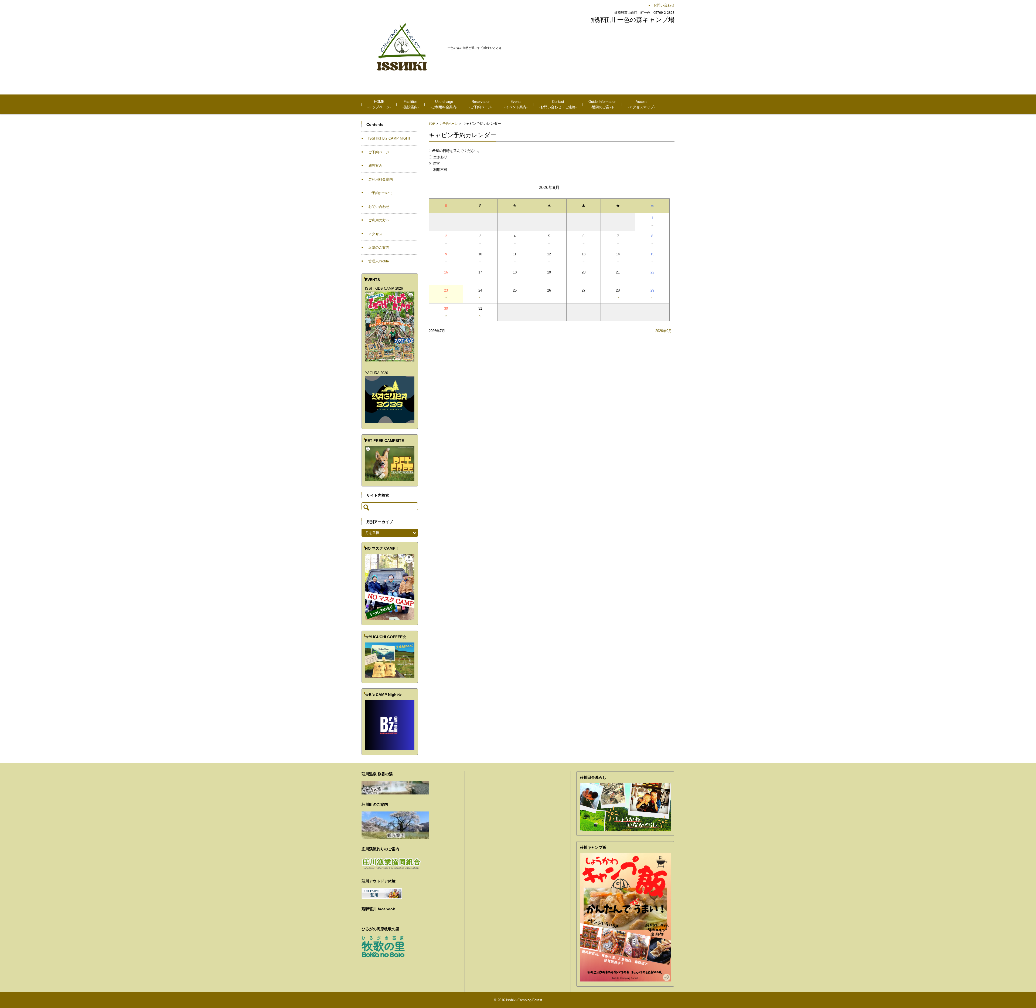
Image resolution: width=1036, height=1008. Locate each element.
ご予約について (380, 193)
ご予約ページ (449, 123)
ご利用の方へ (378, 220)
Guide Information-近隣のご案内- (602, 104)
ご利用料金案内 (380, 179)
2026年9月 (663, 331)
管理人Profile (378, 261)
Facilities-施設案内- (411, 104)
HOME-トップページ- (379, 104)
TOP (432, 123)
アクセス (375, 234)
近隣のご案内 (378, 247)
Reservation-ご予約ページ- (480, 104)
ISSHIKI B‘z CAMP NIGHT (389, 138)
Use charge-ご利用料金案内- (444, 104)
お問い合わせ (378, 207)
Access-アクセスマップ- (641, 104)
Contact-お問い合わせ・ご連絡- (558, 104)
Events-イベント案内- (515, 104)
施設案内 (375, 166)
